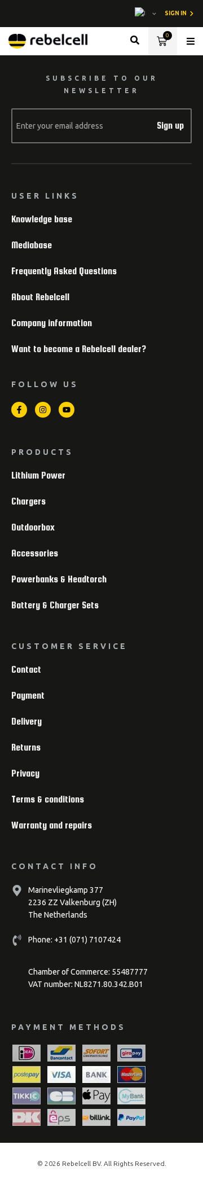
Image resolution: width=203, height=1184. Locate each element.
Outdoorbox (33, 527)
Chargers (28, 501)
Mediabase (31, 245)
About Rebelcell (40, 297)
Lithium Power (38, 475)
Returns (26, 747)
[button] (190, 41)
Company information (51, 323)
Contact (26, 669)
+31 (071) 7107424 (86, 939)
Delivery (26, 721)
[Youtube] (66, 410)
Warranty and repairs (51, 825)
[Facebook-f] (19, 410)
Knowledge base (41, 219)
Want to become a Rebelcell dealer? (78, 349)
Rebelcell (77, 1163)
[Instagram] (43, 410)
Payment (28, 695)
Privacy (25, 773)
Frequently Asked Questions (64, 271)
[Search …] (134, 41)
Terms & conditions (47, 799)
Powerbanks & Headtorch (59, 579)
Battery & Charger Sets (55, 605)
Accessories (34, 553)
